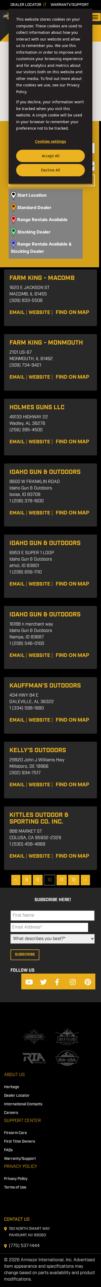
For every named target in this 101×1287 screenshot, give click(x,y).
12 (74, 880)
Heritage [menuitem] (11, 1087)
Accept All (51, 155)
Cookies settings (50, 141)
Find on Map (72, 312)
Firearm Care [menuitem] (15, 1133)
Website (39, 312)
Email (17, 312)
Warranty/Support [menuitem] (20, 1158)
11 (61, 880)
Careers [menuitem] (11, 1112)
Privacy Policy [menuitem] (20, 1166)
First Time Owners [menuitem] (19, 1141)
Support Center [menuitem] (22, 1121)
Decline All (50, 170)
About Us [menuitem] (14, 1075)
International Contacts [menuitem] (23, 1104)
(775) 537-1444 (24, 1246)
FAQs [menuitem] (8, 1150)
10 (49, 880)
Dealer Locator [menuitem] (17, 1095)
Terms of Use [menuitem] (15, 1187)
